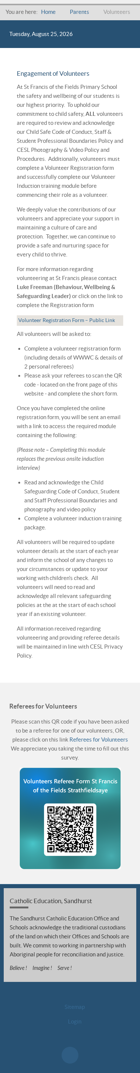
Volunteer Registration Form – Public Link (66, 320)
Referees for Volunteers (98, 739)
